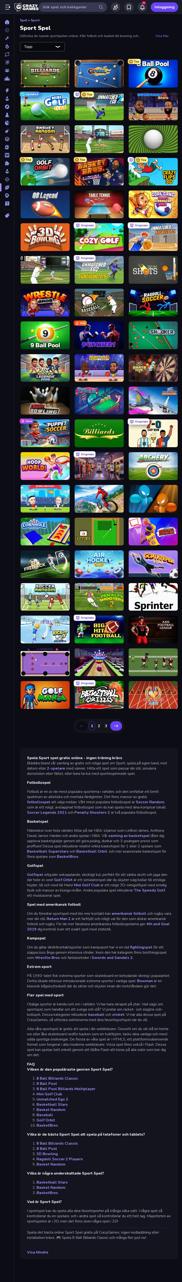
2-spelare (56, 768)
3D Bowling (47, 1154)
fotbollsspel (38, 802)
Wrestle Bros (47, 957)
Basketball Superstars (48, 851)
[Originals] (7, 62)
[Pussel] (7, 163)
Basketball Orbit (91, 851)
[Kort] (7, 147)
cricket (118, 1014)
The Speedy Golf (149, 890)
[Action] (7, 91)
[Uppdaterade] (7, 54)
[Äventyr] (7, 107)
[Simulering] (7, 171)
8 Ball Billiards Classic (57, 1078)
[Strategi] (7, 195)
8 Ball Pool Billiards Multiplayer (65, 1089)
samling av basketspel (129, 835)
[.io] (7, 123)
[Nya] (7, 38)
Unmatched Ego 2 (52, 1099)
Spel (23, 20)
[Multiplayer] (7, 70)
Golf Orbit (63, 880)
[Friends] (115, 7)
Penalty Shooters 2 (92, 812)
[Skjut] (7, 179)
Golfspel (35, 874)
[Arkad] (7, 99)
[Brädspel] (7, 115)
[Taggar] (7, 216)
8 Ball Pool (46, 1083)
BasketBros (67, 856)
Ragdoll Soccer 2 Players (59, 1159)
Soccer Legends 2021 (47, 812)
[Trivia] (7, 204)
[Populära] (7, 46)
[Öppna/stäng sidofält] (7, 7)
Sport (35, 20)
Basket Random (50, 1109)
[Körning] (7, 139)
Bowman (145, 981)
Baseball (44, 1115)
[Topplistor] (7, 78)
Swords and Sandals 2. (113, 957)
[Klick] (7, 131)
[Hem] (7, 22)
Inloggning (164, 7)
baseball (96, 1014)
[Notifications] (142, 7)
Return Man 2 (59, 918)
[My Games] (129, 7)
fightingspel (141, 947)
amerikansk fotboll (129, 913)
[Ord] (7, 155)
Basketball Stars (52, 1104)
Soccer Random (150, 802)
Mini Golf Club (87, 885)
